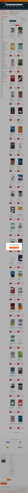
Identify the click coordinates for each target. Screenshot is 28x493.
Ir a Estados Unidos (14, 247)
